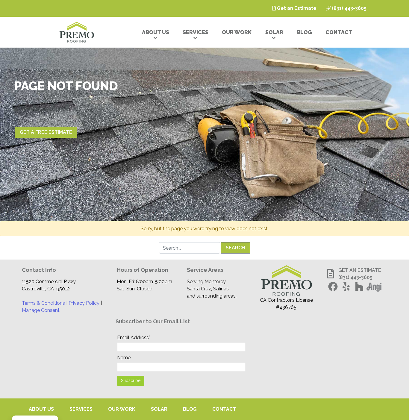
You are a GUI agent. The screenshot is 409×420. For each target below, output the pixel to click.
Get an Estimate (296, 8)
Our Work (237, 32)
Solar (274, 32)
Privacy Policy (84, 303)
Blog (304, 32)
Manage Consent (41, 310)
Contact (338, 32)
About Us (155, 32)
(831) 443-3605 (348, 8)
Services (195, 32)
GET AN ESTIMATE (359, 270)
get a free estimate (46, 132)
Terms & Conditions (43, 303)
